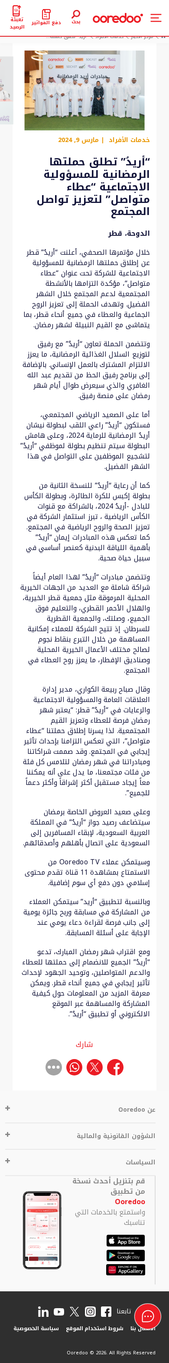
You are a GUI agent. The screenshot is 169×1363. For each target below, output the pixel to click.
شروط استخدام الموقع (95, 1328)
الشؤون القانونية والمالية (116, 1136)
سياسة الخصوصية (36, 1328)
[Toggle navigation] (156, 18)
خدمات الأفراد (129, 140)
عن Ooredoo (137, 1109)
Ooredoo (130, 1201)
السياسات (141, 1162)
